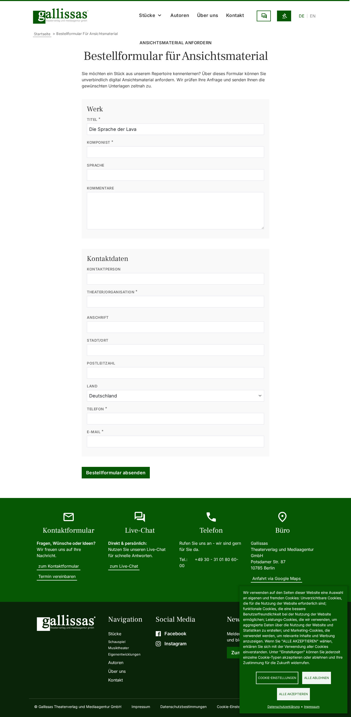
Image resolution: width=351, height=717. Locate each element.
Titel (92, 119)
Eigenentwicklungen (124, 654)
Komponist (98, 142)
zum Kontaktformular (58, 566)
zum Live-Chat (124, 566)
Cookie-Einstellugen (233, 706)
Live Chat (264, 16)
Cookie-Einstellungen (277, 678)
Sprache (95, 165)
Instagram (175, 643)
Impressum (141, 706)
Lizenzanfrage (284, 16)
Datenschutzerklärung (283, 707)
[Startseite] (62, 16)
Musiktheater (118, 648)
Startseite (42, 34)
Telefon (95, 409)
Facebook (175, 633)
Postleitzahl (101, 363)
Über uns (207, 15)
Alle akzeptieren (293, 694)
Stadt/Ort (97, 340)
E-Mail (93, 432)
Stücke (114, 633)
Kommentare (100, 188)
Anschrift (98, 317)
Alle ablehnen (316, 678)
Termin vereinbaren (57, 576)
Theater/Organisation (110, 292)
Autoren (179, 15)
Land (92, 386)
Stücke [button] (147, 15)
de (301, 16)
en (313, 16)
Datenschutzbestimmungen (183, 706)
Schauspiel (116, 642)
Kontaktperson (104, 269)
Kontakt (235, 15)
